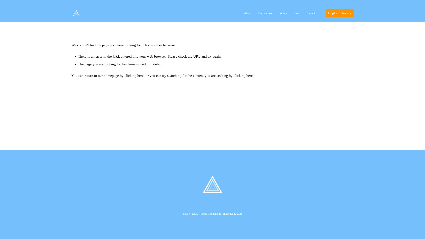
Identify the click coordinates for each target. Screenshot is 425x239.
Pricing (282, 13)
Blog (296, 13)
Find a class (265, 13)
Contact (310, 13)
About (247, 13)
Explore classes (339, 13)
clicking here (134, 76)
